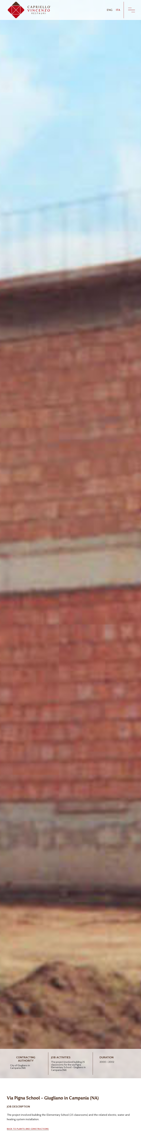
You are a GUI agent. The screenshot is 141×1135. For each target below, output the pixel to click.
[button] (28, 1129)
